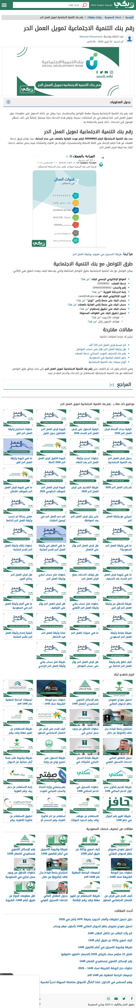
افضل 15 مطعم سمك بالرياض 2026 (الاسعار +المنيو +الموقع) (96, 954)
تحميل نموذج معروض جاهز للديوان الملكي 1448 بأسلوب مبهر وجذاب (92, 926)
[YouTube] (116, 998)
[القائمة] (4, 5)
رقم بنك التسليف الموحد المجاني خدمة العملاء (100, 353)
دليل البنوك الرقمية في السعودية (107, 357)
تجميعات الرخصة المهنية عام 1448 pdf (110, 975)
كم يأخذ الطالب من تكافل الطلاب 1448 (110, 933)
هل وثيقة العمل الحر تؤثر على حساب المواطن (101, 349)
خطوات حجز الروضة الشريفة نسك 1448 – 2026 (105, 968)
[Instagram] (108, 998)
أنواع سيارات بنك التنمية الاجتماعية (107, 362)
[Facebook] (131, 998)
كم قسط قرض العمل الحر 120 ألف (107, 345)
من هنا (85, 279)
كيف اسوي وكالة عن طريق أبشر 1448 (110, 940)
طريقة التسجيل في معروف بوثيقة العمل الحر (97, 254)
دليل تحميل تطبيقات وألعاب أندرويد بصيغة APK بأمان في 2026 (95, 919)
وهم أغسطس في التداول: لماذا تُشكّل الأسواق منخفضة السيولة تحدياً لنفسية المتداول (81, 982)
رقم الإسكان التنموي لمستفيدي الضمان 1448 (105, 961)
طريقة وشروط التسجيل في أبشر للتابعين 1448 (105, 947)
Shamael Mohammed (90, 36)
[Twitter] (124, 998)
